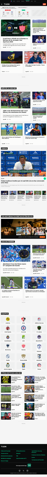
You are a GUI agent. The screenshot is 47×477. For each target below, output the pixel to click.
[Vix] (44, 4)
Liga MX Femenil (6, 272)
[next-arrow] (46, 231)
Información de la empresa (6, 455)
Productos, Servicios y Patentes (38, 454)
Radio (32, 1)
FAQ (17, 455)
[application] (23, 164)
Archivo (33, 457)
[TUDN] (7, 4)
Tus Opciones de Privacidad (38, 459)
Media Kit (18, 453)
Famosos (22, 1)
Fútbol (3, 71)
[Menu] (2, 4)
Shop (35, 1)
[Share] (45, 178)
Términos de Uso (4, 453)
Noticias (18, 1)
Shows (14, 1)
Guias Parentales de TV (21, 458)
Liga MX (4, 47)
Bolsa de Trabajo (4, 460)
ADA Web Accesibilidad (6, 458)
